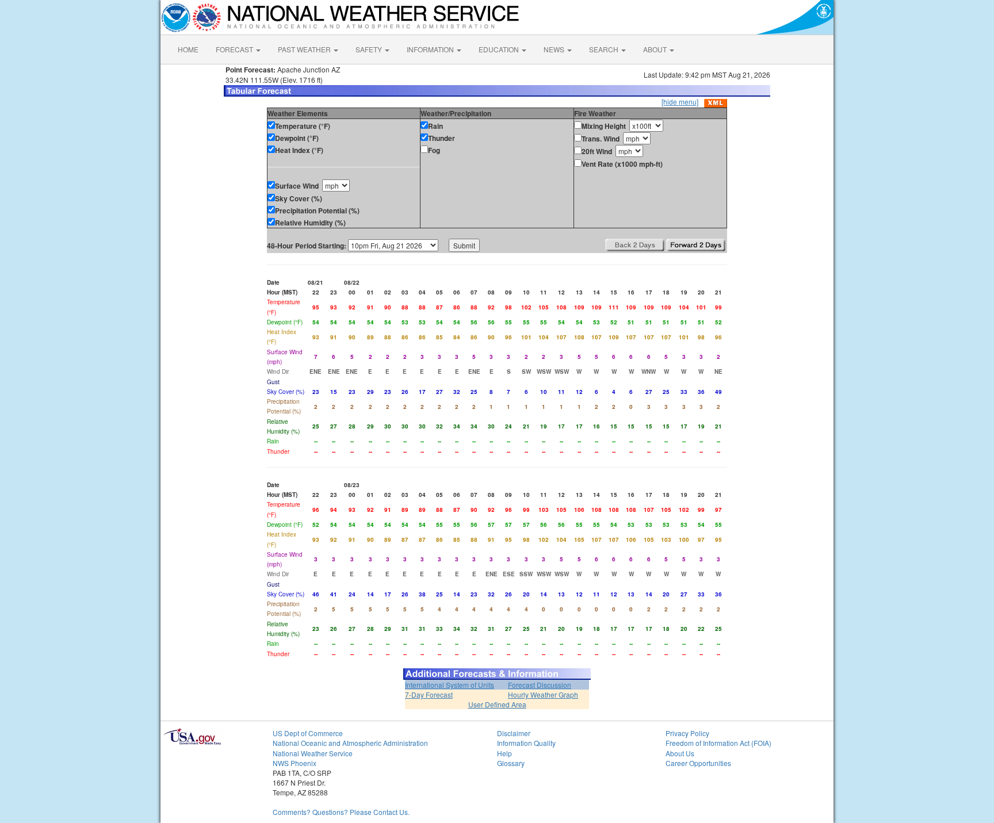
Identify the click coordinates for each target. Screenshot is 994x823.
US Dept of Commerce (308, 733)
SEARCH (604, 49)
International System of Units (449, 685)
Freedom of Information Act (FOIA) (718, 743)
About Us (680, 753)
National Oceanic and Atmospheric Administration (350, 743)
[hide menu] (680, 101)
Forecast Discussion (539, 685)
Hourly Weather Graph (543, 694)
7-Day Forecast (429, 694)
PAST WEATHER (305, 49)
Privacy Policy (687, 733)
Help (504, 753)
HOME (188, 49)
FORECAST (235, 49)
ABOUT (655, 49)
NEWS (555, 49)
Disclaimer (513, 733)
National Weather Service (313, 753)
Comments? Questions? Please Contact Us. (341, 812)
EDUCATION (500, 49)
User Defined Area (497, 704)
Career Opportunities (698, 763)
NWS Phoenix (294, 763)
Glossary (511, 763)
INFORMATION (431, 49)
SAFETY (369, 49)
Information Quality (526, 743)
